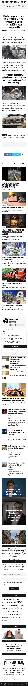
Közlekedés (10, 469)
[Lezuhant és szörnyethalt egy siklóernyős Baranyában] (5, 367)
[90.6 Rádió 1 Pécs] (14, 638)
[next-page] (5, 378)
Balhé (10, 6)
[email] (21, 325)
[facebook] (13, 325)
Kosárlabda (19, 618)
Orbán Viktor (6, 599)
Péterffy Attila (17, 614)
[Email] (10, 325)
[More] (22, 154)
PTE (22, 605)
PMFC (12, 599)
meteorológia (8, 602)
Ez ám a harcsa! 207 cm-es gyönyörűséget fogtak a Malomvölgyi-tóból (10, 185)
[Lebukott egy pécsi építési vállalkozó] (14, 199)
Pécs (19, 608)
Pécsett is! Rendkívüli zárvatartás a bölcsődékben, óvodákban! (18, 374)
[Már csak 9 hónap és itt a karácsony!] (14, 297)
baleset (5, 620)
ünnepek (22, 138)
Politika (4, 227)
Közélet (6, 6)
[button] (4, 331)
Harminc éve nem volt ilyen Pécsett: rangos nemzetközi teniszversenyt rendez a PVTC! (17, 412)
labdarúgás (14, 611)
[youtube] (18, 325)
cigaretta (15, 135)
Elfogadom (15, 346)
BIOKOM (11, 618)
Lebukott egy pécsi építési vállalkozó (13, 208)
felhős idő (5, 605)
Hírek (3, 180)
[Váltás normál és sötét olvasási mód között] (18, 2)
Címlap (12, 10)
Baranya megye (14, 605)
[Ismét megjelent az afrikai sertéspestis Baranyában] (4, 447)
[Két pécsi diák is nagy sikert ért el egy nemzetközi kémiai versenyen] (14, 390)
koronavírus (7, 614)
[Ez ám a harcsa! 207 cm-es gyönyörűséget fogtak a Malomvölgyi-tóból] (14, 174)
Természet (4, 303)
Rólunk (14, 546)
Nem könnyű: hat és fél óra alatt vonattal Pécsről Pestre (16, 465)
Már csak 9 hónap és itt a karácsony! (13, 305)
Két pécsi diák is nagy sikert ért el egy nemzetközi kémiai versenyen (13, 399)
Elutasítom (15, 350)
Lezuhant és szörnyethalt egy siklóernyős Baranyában (18, 367)
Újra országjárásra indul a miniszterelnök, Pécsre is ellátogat (16, 432)
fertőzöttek (5, 611)
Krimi (3, 255)
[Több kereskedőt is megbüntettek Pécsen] (14, 275)
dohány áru (22, 135)
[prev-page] (3, 378)
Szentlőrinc (18, 599)
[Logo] (11, 2)
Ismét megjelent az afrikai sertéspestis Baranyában (16, 447)
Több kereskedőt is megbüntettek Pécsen (12, 284)
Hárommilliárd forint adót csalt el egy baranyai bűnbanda (13, 258)
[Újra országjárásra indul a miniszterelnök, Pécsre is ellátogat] (4, 431)
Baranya (23, 30)
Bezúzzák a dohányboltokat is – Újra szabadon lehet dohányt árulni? (12, 232)
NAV (17, 138)
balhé (9, 135)
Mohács (14, 609)
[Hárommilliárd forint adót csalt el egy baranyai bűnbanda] (14, 249)
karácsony (11, 138)
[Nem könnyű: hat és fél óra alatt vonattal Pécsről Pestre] (4, 464)
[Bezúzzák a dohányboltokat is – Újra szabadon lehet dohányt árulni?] (14, 221)
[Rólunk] (14, 537)
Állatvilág (10, 450)
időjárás (19, 602)
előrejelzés (5, 617)
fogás (5, 138)
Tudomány (4, 395)
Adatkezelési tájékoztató (10, 343)
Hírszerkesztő (13, 320)
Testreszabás (15, 353)
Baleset (3, 368)
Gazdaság (4, 205)
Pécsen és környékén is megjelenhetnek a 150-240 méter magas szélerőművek (17, 360)
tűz (3, 609)
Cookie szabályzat (21, 343)
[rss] (23, 325)
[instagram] (16, 325)
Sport (9, 418)
